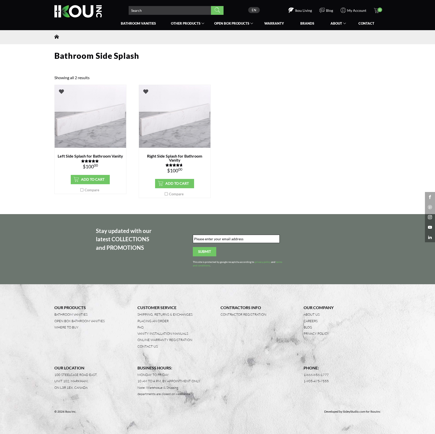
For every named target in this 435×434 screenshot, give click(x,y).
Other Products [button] (185, 23)
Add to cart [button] (92, 179)
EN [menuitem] (254, 10)
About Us (312, 314)
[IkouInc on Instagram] (430, 217)
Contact (366, 23)
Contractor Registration (243, 314)
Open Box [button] (231, 23)
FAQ (140, 327)
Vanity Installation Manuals (162, 333)
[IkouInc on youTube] (430, 227)
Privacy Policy (316, 333)
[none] (254, 10)
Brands (307, 23)
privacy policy (263, 262)
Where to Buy (66, 327)
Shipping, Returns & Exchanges (165, 314)
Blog (308, 327)
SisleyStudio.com (354, 411)
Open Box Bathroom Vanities (79, 321)
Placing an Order (153, 321)
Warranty (274, 23)
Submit (204, 251)
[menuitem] (254, 10)
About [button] (336, 23)
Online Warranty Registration (164, 340)
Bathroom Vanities (138, 23)
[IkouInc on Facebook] (430, 197)
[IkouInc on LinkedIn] (430, 237)
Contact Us (147, 346)
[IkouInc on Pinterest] (430, 207)
